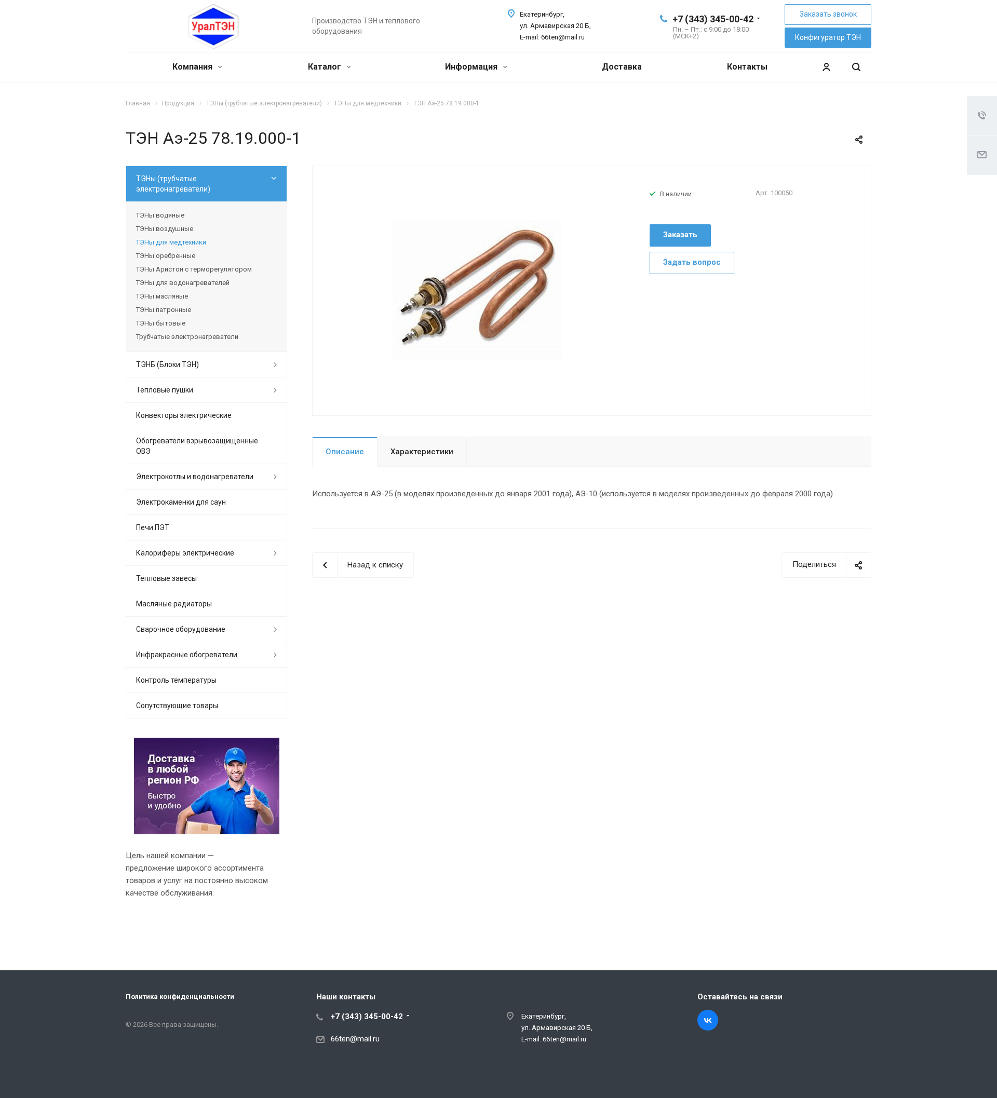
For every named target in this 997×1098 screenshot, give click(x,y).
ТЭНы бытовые (160, 323)
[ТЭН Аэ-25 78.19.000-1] (477, 289)
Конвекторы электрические (184, 415)
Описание (345, 451)
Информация (472, 67)
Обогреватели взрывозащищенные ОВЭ (197, 446)
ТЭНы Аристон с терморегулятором (194, 269)
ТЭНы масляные (162, 296)
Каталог (325, 67)
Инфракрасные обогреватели (186, 654)
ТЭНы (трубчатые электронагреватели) (173, 183)
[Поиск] (856, 67)
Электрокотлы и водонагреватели (194, 476)
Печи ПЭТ (152, 527)
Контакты (747, 67)
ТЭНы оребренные (165, 256)
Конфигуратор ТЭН (828, 37)
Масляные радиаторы (174, 604)
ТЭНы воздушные (164, 229)
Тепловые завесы (166, 578)
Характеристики (421, 451)
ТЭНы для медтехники (171, 242)
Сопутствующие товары (177, 705)
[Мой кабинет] (826, 67)
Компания (193, 67)
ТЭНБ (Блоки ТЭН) (167, 364)
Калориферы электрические (185, 553)
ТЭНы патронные (163, 310)
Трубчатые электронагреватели (187, 337)
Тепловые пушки (164, 390)
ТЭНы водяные (160, 215)
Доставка (622, 67)
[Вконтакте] (707, 1020)
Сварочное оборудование (180, 629)
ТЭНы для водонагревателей (183, 283)
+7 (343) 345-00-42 (712, 18)
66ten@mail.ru (355, 1038)
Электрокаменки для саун (181, 502)
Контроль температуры (176, 680)
